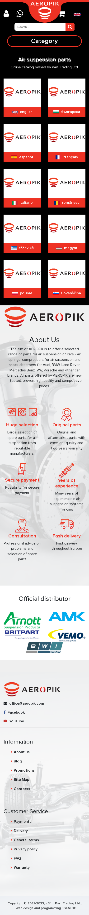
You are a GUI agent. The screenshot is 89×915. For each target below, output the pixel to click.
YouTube (15, 721)
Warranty (22, 867)
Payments (22, 821)
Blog (18, 761)
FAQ (17, 858)
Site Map (21, 779)
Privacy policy (25, 849)
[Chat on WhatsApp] (21, 14)
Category (44, 41)
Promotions (24, 770)
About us (22, 752)
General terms (26, 840)
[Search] (70, 27)
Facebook (15, 712)
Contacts (22, 788)
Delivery (21, 830)
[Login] (8, 14)
